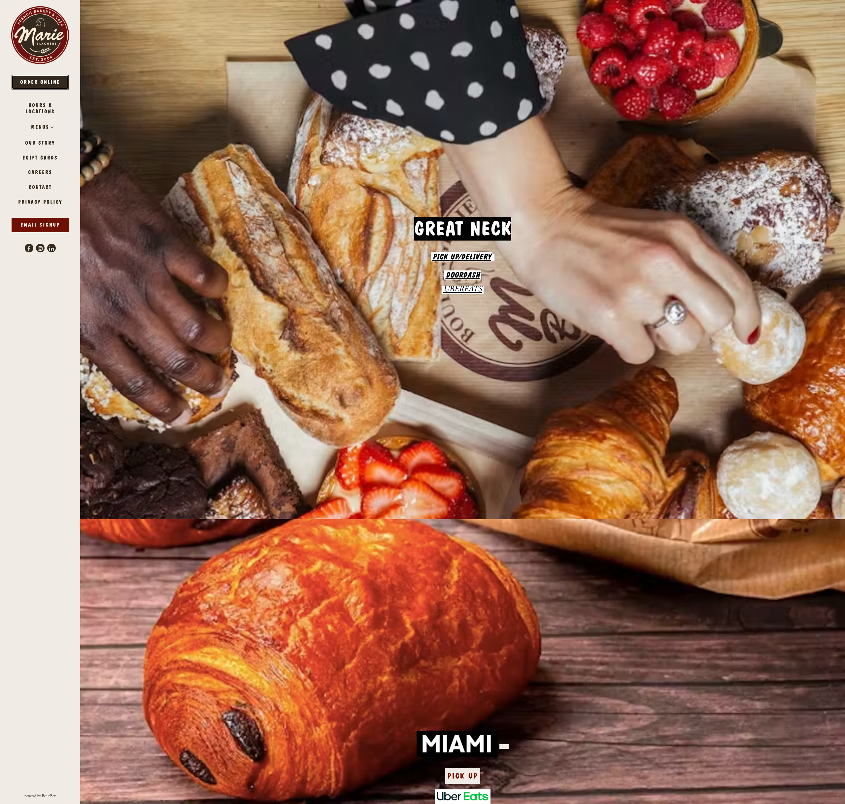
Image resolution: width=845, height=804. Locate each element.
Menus (40, 127)
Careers (40, 172)
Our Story (40, 143)
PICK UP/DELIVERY (461, 258)
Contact (40, 187)
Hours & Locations (40, 108)
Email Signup (40, 225)
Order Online (40, 82)
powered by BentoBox (52, 796)
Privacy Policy (41, 202)
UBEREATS (462, 292)
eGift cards (41, 157)
